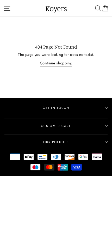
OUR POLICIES (56, 142)
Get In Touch (56, 108)
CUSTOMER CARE (56, 126)
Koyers (56, 8)
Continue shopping (56, 63)
